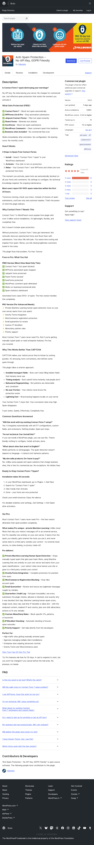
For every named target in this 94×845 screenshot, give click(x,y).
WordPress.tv (55, 798)
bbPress (7, 814)
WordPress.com (10, 806)
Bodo (10, 828)
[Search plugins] (26, 18)
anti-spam (83, 135)
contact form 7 (86, 140)
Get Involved (76, 786)
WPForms (87, 149)
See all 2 (88, 130)
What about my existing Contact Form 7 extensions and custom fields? (18, 709)
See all (89, 198)
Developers (53, 794)
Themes (28, 790)
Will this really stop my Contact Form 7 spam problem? (25, 687)
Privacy (5, 798)
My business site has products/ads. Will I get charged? (25, 725)
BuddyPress (8, 818)
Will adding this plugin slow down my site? (20, 732)
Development (48, 73)
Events (74, 790)
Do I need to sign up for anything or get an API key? (24, 717)
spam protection (85, 144)
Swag (74, 798)
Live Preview (85, 61)
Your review (70, 198)
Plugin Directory (8, 10)
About (4, 786)
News (4, 790)
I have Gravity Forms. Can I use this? (17, 739)
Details (7, 73)
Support (88, 73)
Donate (75, 794)
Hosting (5, 794)
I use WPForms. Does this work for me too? (20, 694)
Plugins (28, 794)
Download (71, 61)
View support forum (73, 220)
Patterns (28, 798)
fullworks (22, 64)
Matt (5, 810)
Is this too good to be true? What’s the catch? (22, 680)
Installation (32, 73)
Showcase (29, 786)
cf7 (90, 135)
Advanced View (71, 156)
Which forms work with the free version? (19, 746)
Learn (50, 786)
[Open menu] (90, 3)
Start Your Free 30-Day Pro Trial (16, 652)
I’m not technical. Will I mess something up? (20, 702)
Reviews (19, 73)
